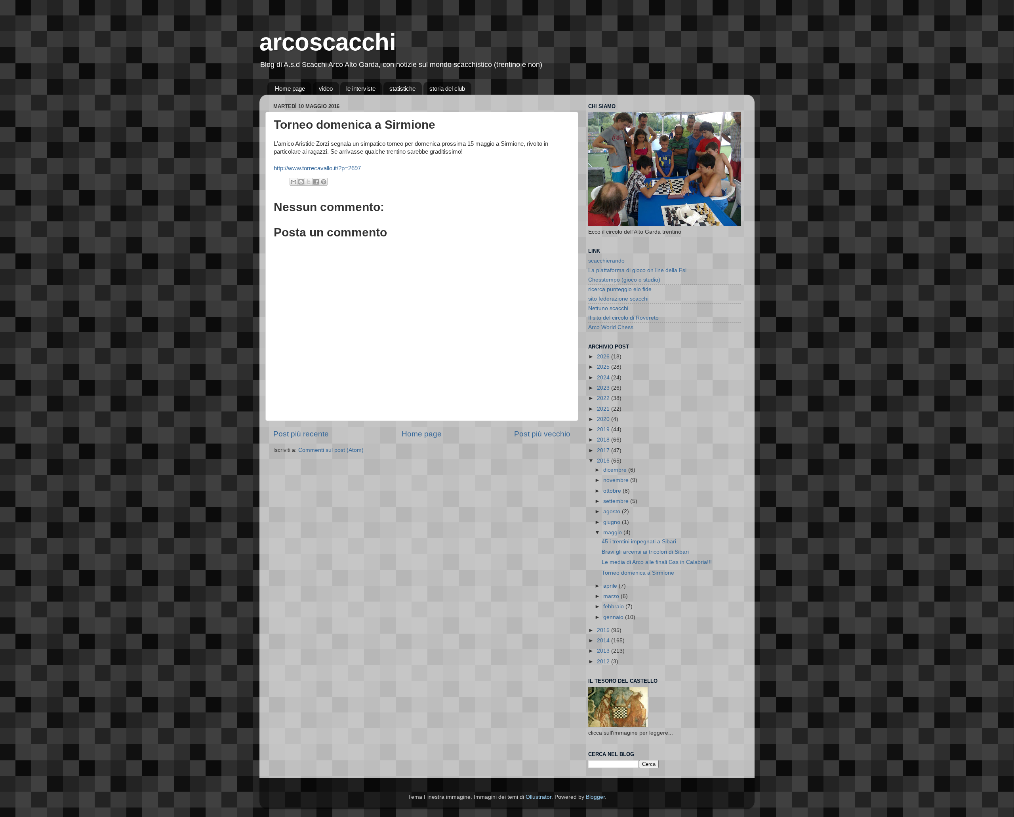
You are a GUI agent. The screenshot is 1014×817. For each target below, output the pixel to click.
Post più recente (301, 434)
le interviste (360, 88)
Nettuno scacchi (608, 308)
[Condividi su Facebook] (316, 182)
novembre (616, 480)
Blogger (595, 797)
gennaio (614, 617)
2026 (604, 357)
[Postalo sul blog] (301, 182)
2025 (604, 367)
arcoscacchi (327, 42)
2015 (604, 630)
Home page (290, 88)
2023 (604, 388)
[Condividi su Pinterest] (324, 182)
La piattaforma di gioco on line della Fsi (637, 270)
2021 (604, 409)
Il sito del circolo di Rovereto (623, 318)
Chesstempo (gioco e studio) (624, 280)
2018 (604, 440)
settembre (616, 501)
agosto (612, 511)
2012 (604, 662)
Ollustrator (538, 797)
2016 (604, 461)
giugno (612, 522)
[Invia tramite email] (293, 182)
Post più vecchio (542, 434)
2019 (604, 429)
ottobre (613, 491)
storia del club (447, 88)
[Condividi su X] (309, 182)
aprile (611, 586)
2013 (604, 651)
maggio (613, 532)
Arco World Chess (610, 327)
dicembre (615, 470)
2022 (604, 398)
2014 (604, 641)
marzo (612, 596)
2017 (604, 450)
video (326, 88)
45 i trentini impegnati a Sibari (639, 542)
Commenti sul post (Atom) (331, 450)
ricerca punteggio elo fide (620, 289)
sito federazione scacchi (618, 299)
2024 (604, 378)
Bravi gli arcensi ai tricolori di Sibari (645, 552)
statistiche (402, 88)
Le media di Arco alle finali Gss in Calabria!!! (657, 562)
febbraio (614, 606)
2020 (604, 419)
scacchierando (606, 261)
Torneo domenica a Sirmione (638, 573)
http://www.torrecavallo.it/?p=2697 (317, 168)
